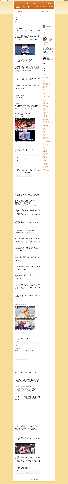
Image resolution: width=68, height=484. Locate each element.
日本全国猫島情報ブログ (44, 150)
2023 (43, 63)
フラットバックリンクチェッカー (45, 94)
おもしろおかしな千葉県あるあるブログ (46, 107)
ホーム (27, 474)
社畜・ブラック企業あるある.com (45, 158)
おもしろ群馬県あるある (44, 116)
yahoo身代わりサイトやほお (45, 102)
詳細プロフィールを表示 (44, 29)
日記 (43, 34)
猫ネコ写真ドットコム (44, 157)
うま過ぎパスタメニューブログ (45, 103)
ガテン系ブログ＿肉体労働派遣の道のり (46, 119)
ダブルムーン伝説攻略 (44, 78)
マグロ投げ (47, 56)
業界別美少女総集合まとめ (45, 153)
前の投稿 (39, 474)
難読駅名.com (43, 81)
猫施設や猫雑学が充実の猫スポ (45, 83)
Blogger (37, 479)
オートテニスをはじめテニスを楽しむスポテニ (46, 91)
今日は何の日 (43, 169)
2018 (43, 70)
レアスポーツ (44, 32)
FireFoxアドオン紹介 (44, 97)
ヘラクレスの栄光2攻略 (44, 80)
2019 (43, 65)
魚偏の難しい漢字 (44, 167)
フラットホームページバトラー (45, 112)
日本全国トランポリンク (44, 93)
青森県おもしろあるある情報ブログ (45, 166)
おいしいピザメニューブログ (45, 105)
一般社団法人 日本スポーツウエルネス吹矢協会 (32, 222)
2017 (43, 71)
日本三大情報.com (44, 148)
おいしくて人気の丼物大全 (45, 106)
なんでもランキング (44, 128)
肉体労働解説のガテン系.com (45, 163)
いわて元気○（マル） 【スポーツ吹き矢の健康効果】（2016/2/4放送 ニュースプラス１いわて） (25, 329)
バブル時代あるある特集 (44, 131)
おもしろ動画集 (43, 111)
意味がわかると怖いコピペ (45, 144)
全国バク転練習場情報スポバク (45, 92)
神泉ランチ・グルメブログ (45, 159)
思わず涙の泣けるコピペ (44, 143)
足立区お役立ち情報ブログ (45, 164)
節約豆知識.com (44, 160)
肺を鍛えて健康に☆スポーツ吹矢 (21, 158)
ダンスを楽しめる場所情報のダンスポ (46, 84)
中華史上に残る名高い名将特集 (45, 137)
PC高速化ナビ (43, 99)
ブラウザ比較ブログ (44, 132)
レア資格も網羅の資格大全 (45, 134)
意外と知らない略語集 (44, 145)
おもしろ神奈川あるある (44, 115)
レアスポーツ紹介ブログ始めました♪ (46, 42)
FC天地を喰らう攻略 (44, 74)
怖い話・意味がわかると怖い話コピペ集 (46, 142)
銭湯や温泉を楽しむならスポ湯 (45, 87)
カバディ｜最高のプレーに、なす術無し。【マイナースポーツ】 (21, 129)
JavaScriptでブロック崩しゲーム (45, 171)
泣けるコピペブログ (44, 154)
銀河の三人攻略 (43, 76)
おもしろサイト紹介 (44, 109)
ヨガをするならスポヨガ (44, 86)
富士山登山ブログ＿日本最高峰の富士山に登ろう (47, 141)
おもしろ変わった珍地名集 (45, 113)
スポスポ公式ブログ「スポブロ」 (45, 90)
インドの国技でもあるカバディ (20, 11)
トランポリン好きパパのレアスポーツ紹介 (33, 3)
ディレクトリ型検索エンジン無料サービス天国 (46, 124)
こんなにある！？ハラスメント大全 (45, 121)
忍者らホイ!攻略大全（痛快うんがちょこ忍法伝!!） (47, 77)
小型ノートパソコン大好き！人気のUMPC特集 (46, 170)
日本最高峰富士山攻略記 (44, 151)
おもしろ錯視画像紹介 (44, 118)
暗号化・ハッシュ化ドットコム (45, 95)
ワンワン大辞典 (43, 135)
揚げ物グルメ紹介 (44, 147)
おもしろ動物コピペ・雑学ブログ (45, 110)
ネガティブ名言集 (44, 129)
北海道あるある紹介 (44, 139)
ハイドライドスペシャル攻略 (45, 75)
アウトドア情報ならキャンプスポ (45, 89)
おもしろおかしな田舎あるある (45, 108)
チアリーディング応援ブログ (45, 123)
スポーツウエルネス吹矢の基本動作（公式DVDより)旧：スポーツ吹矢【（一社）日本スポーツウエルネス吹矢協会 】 (27, 317)
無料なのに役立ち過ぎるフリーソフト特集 (46, 155)
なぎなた (47, 37)
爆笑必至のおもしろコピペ (45, 156)
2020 (43, 64)
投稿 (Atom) (17, 475)
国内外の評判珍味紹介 (44, 140)
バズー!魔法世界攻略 (44, 79)
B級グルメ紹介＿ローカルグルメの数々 (46, 96)
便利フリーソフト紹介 (44, 138)
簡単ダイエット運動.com (44, 161)
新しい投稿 (16, 474)
